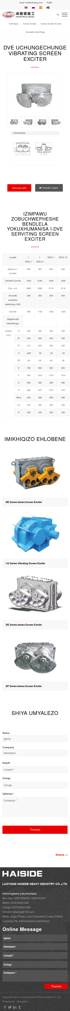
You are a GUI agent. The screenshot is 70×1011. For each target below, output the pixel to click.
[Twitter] (9, 1006)
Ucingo (6, 778)
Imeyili (6, 762)
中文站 (49, 2)
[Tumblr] (19, 1006)
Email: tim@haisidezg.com (31, 2)
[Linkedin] (14, 1006)
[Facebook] (4, 1006)
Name (6, 733)
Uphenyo (8, 793)
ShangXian (22, 1001)
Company (8, 747)
